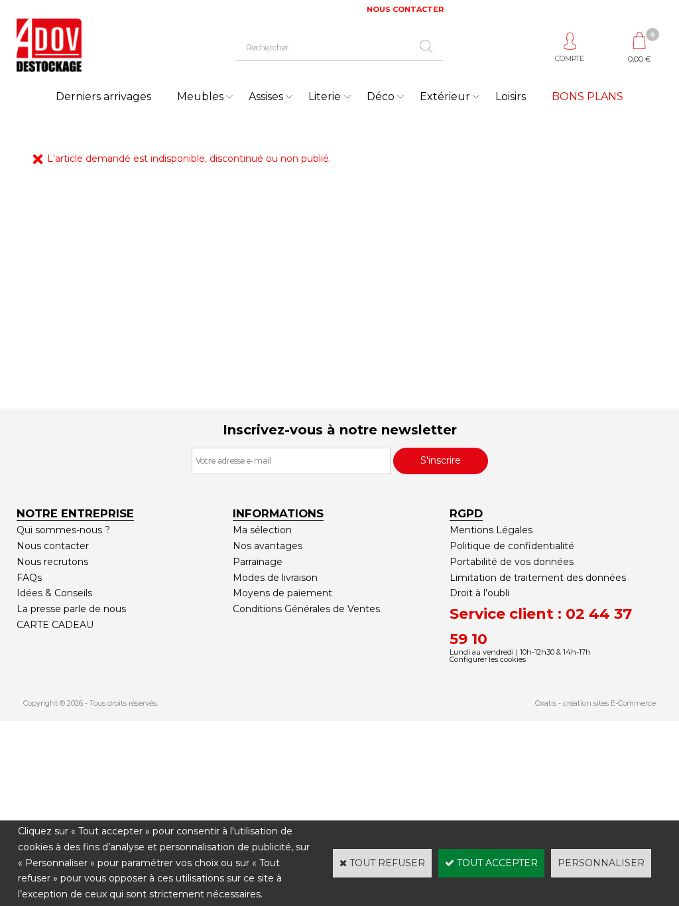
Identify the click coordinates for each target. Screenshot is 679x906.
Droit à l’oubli (479, 593)
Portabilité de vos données (512, 562)
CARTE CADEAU (55, 625)
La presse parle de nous (71, 609)
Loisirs (510, 96)
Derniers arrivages (103, 96)
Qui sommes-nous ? (63, 530)
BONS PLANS (587, 96)
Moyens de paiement (282, 593)
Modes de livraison (275, 578)
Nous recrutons (52, 562)
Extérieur (445, 96)
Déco (381, 96)
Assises (266, 96)
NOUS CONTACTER (405, 9)
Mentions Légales (491, 530)
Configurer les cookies (488, 659)
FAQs (29, 578)
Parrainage (257, 562)
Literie (324, 96)
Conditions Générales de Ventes (306, 609)
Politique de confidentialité (512, 546)
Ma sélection (262, 530)
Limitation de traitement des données (538, 578)
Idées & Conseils (54, 593)
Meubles (200, 96)
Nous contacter (53, 546)
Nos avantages (267, 546)
